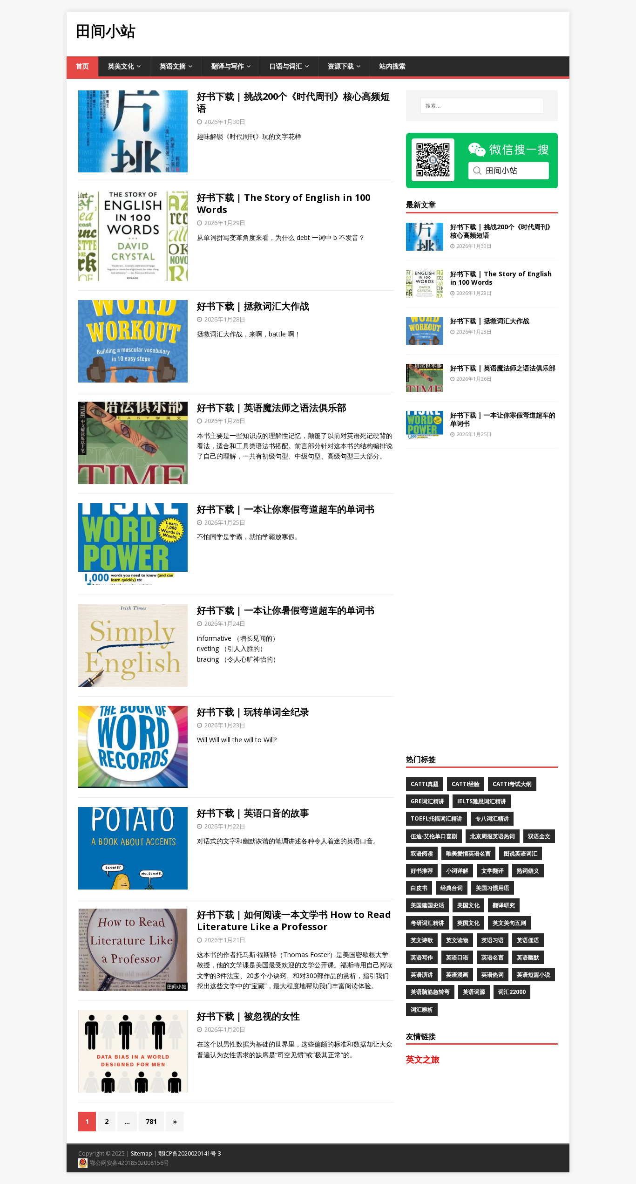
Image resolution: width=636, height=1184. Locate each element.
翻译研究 (504, 905)
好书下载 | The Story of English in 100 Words (283, 203)
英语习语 (492, 940)
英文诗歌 (422, 940)
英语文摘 (173, 66)
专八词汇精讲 (492, 818)
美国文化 (468, 905)
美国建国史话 (427, 905)
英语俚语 (528, 940)
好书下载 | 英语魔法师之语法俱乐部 (271, 407)
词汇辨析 (422, 1009)
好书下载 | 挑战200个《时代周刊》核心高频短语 (293, 102)
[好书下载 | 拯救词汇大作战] (424, 339)
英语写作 (422, 957)
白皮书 (419, 888)
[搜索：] (481, 106)
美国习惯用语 (492, 888)
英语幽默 (528, 957)
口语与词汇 (286, 66)
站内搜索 (392, 66)
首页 (82, 66)
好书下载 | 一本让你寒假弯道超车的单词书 (285, 509)
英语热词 (492, 975)
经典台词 (451, 888)
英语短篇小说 (533, 975)
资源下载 (341, 66)
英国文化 (468, 923)
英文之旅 (423, 1059)
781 (151, 1121)
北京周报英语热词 (492, 836)
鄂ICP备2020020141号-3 (189, 1153)
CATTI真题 (425, 784)
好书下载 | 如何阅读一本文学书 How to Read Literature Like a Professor (294, 920)
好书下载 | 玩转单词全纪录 (253, 711)
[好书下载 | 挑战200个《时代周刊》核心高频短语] (424, 244)
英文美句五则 (509, 923)
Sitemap (141, 1153)
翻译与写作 (227, 66)
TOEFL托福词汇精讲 (436, 818)
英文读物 (457, 940)
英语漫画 (457, 975)
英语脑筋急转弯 (430, 992)
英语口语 (457, 957)
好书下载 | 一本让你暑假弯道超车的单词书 (285, 610)
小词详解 (457, 871)
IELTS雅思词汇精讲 (481, 801)
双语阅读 (422, 853)
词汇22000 (512, 992)
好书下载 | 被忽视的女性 (248, 1016)
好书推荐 (422, 871)
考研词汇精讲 (427, 923)
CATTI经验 (466, 784)
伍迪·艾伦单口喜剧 (434, 836)
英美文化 (121, 66)
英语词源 (474, 992)
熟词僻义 (528, 871)
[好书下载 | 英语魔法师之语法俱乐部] (424, 386)
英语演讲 (422, 975)
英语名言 (492, 957)
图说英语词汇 (520, 853)
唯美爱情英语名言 (468, 853)
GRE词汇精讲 (427, 801)
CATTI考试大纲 (512, 784)
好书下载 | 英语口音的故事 (253, 813)
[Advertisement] (399, 33)
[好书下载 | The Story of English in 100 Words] (424, 291)
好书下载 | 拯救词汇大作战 (253, 306)
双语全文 (539, 836)
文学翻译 (492, 871)
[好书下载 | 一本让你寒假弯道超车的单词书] (424, 433)
